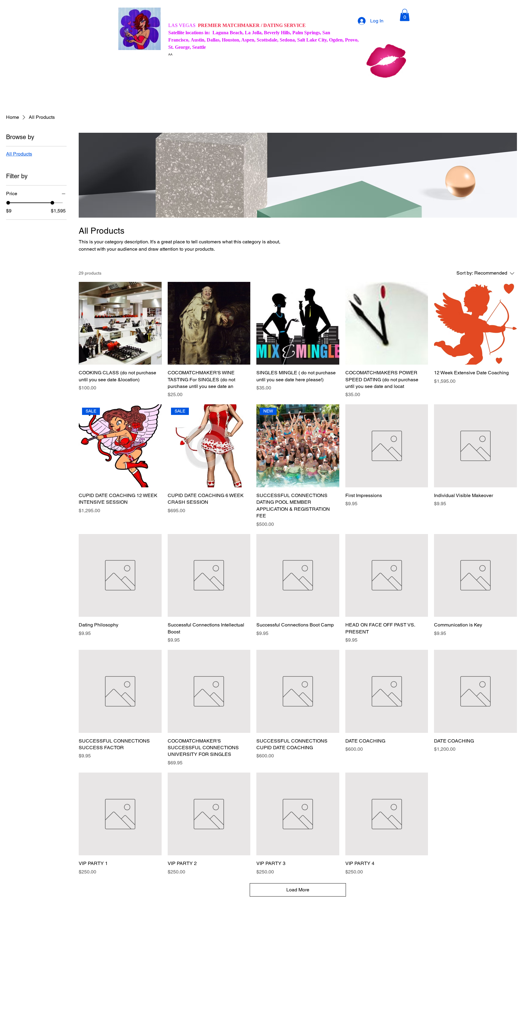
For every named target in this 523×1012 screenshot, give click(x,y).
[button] (405, 15)
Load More (297, 890)
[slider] (8, 202)
